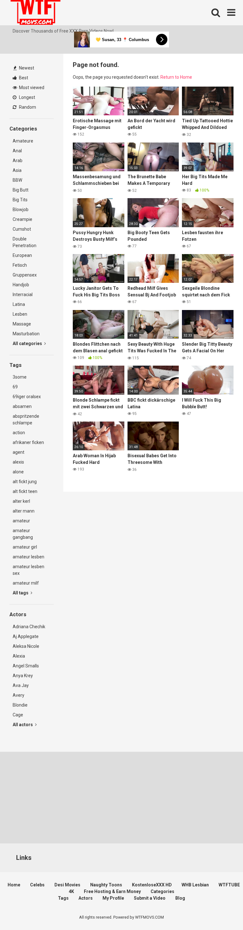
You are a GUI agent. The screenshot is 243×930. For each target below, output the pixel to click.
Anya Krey (23, 675)
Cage (18, 714)
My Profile (113, 898)
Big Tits (20, 199)
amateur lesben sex (28, 570)
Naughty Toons (106, 884)
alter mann (23, 511)
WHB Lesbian (195, 884)
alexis (18, 462)
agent (18, 452)
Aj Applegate (26, 636)
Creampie (22, 219)
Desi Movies (67, 884)
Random (27, 107)
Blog (180, 898)
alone (18, 471)
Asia (17, 170)
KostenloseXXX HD (152, 884)
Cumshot (22, 229)
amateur (21, 520)
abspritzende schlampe (26, 419)
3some (20, 377)
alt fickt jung (25, 481)
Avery (18, 695)
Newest (26, 67)
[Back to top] (221, 910)
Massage (22, 323)
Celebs (37, 884)
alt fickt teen (25, 491)
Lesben (20, 314)
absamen (22, 406)
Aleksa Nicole (26, 646)
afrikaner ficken (28, 442)
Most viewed (31, 87)
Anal (17, 150)
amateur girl (25, 547)
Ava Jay (21, 685)
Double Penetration (24, 242)
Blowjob (20, 209)
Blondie (20, 705)
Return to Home (176, 77)
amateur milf (26, 583)
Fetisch (20, 265)
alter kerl (21, 501)
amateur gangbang (23, 534)
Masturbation (26, 333)
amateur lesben (28, 556)
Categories (162, 891)
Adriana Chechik (29, 626)
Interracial (23, 294)
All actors (23, 724)
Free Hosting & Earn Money (112, 891)
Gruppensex (25, 274)
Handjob (21, 284)
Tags (63, 898)
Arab (17, 160)
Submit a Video (149, 898)
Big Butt (20, 189)
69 (15, 386)
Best (23, 77)
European (22, 255)
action (19, 432)
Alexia (19, 656)
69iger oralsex (27, 396)
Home (14, 884)
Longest (26, 97)
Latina (19, 304)
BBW (17, 180)
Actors (85, 898)
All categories (28, 343)
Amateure (23, 140)
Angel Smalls (26, 665)
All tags (21, 592)
